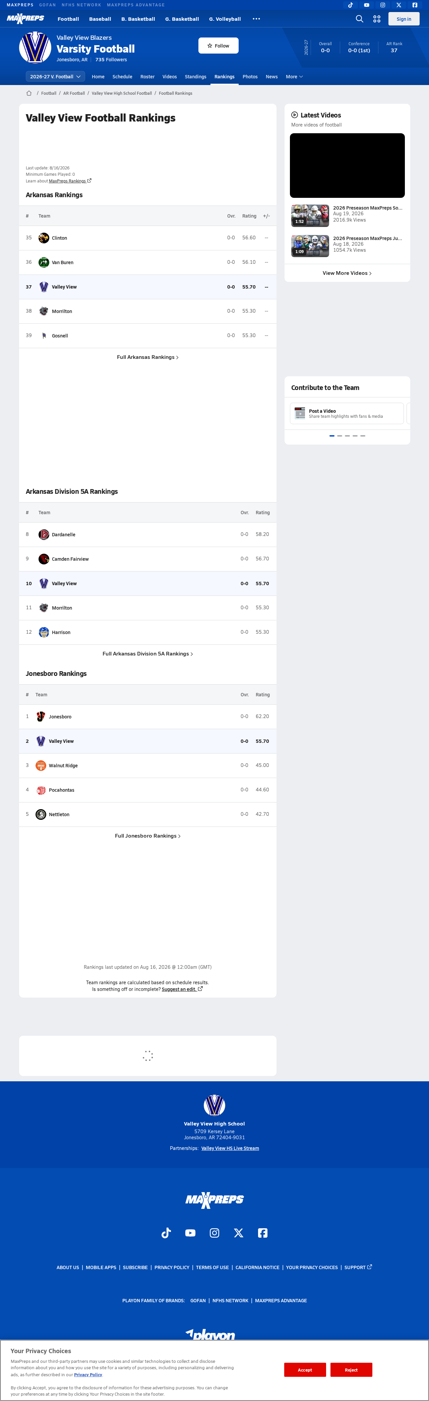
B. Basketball (138, 18)
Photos (250, 76)
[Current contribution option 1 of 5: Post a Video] (331, 436)
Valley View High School (214, 1123)
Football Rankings (175, 93)
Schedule (122, 76)
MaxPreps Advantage (136, 4)
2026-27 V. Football (51, 76)
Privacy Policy (172, 1267)
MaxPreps (20, 4)
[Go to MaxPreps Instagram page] (214, 1234)
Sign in (404, 18)
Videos (170, 76)
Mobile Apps (101, 1267)
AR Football (74, 93)
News (272, 76)
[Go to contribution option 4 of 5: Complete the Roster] (355, 436)
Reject (351, 1370)
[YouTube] (366, 5)
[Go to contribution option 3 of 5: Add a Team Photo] (347, 436)
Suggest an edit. (179, 989)
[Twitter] (398, 5)
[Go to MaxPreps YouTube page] (190, 1234)
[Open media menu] (377, 18)
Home (98, 76)
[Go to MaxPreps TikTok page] (166, 1234)
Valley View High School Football (122, 93)
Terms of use (212, 1267)
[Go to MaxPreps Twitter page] (238, 1234)
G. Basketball (182, 18)
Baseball (100, 18)
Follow (222, 45)
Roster (147, 76)
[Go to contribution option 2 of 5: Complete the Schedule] (339, 436)
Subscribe (135, 1267)
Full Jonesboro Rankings (146, 835)
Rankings (224, 76)
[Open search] (359, 18)
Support (355, 1267)
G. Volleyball (225, 18)
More (291, 76)
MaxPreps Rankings (67, 180)
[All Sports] (256, 18)
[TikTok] (350, 5)
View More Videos (345, 273)
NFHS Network (82, 4)
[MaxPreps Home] (25, 18)
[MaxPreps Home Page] (29, 93)
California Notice (258, 1267)
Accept (305, 1370)
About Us (68, 1267)
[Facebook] (415, 5)
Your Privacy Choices (312, 1267)
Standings (195, 76)
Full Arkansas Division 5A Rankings (146, 653)
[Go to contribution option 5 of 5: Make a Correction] (362, 436)
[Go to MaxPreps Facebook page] (262, 1234)
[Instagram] (382, 5)
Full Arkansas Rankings (146, 357)
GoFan (47, 4)
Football (68, 18)
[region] (214, 1370)
